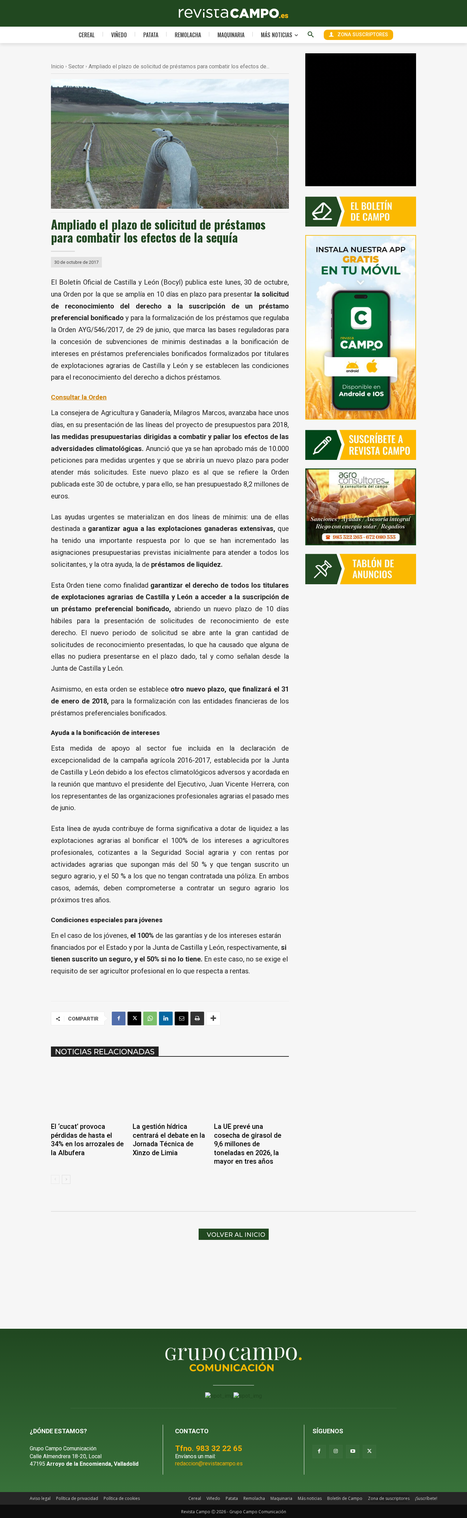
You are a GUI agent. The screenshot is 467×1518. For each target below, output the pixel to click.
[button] (311, 35)
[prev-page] (55, 1179)
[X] (134, 1018)
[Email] (181, 1018)
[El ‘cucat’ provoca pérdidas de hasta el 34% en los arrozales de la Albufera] (88, 1092)
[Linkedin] (166, 1018)
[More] (213, 1018)
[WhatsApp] (150, 1018)
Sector (76, 66)
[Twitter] (369, 1451)
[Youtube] (352, 1451)
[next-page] (66, 1179)
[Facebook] (118, 1018)
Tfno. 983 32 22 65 (208, 1448)
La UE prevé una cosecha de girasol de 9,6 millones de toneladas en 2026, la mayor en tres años (247, 1144)
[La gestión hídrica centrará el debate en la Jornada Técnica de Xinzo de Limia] (170, 1092)
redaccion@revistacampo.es (209, 1463)
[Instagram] (336, 1451)
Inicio (57, 66)
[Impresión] (197, 1018)
